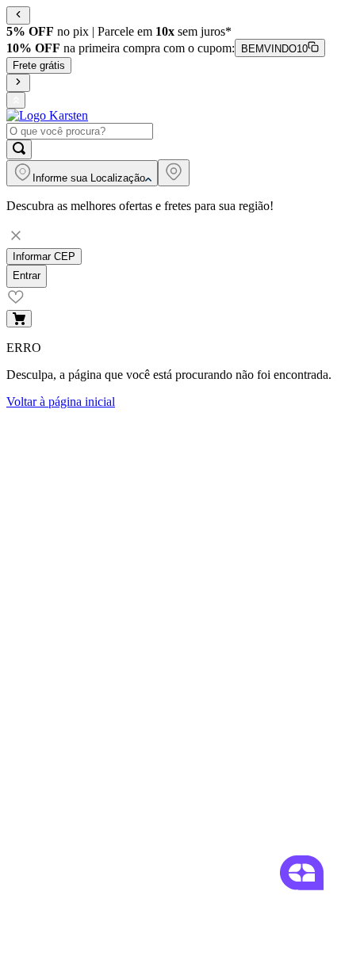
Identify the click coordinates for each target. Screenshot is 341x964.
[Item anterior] (18, 15)
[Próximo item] (18, 83)
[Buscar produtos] (19, 149)
